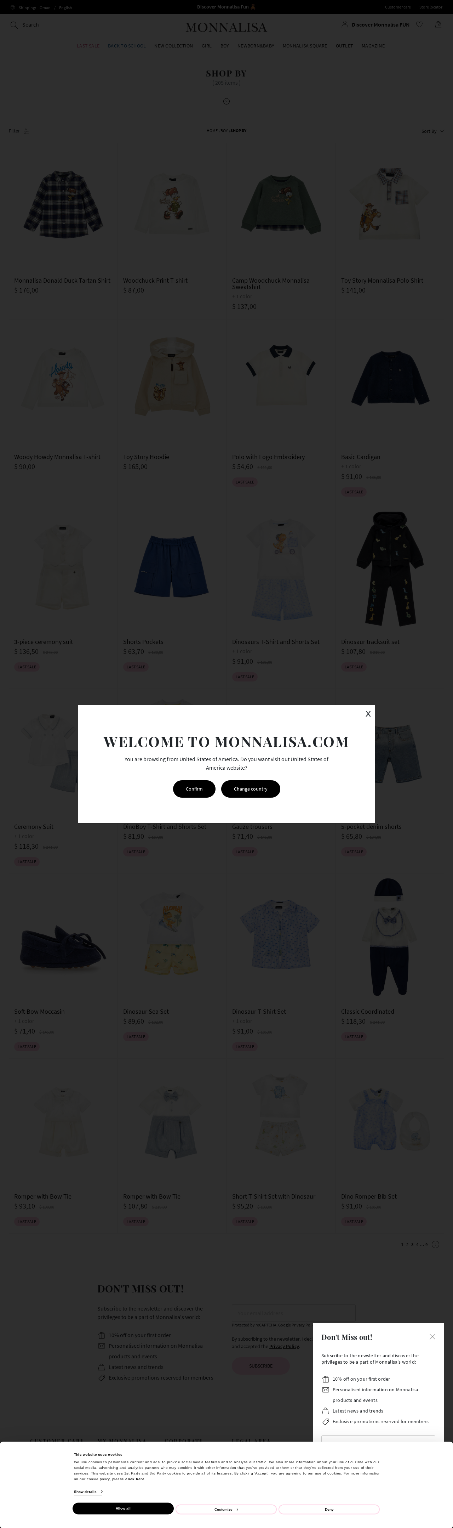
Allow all (123, 1508)
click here (134, 1479)
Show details (85, 1492)
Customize (223, 1509)
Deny (329, 1509)
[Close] (432, 1336)
